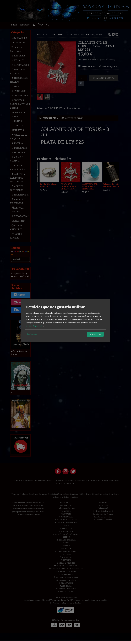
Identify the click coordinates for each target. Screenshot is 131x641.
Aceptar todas (95, 334)
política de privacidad (34, 326)
